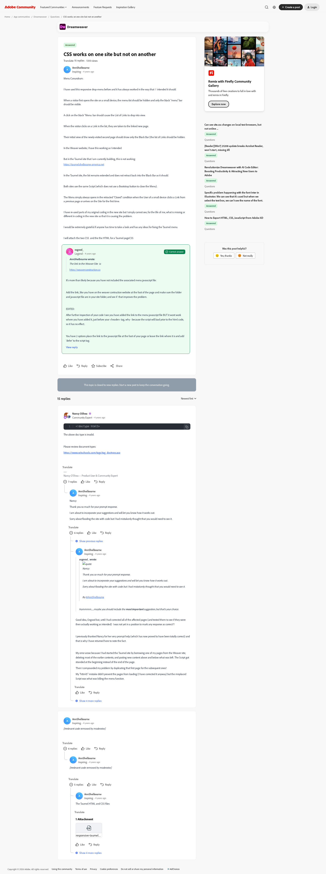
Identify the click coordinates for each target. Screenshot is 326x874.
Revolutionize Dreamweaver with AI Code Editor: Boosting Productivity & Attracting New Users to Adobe (231, 171)
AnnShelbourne (80, 67)
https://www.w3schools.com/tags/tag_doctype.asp (92, 452)
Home (7, 16)
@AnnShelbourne (95, 597)
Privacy (93, 869)
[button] (291, 7)
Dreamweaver (40, 16)
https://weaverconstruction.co (84, 269)
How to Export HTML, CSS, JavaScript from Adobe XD (234, 217)
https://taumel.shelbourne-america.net (84, 164)
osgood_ (79, 249)
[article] (126, 448)
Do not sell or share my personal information (142, 869)
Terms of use (81, 869)
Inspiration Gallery (125, 7)
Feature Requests (103, 7)
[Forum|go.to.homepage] (20, 7)
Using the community (62, 869)
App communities (22, 16)
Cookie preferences (109, 869)
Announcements (80, 7)
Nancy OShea (79, 413)
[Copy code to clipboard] (187, 427)
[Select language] (274, 7)
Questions (55, 16)
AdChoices (175, 869)
